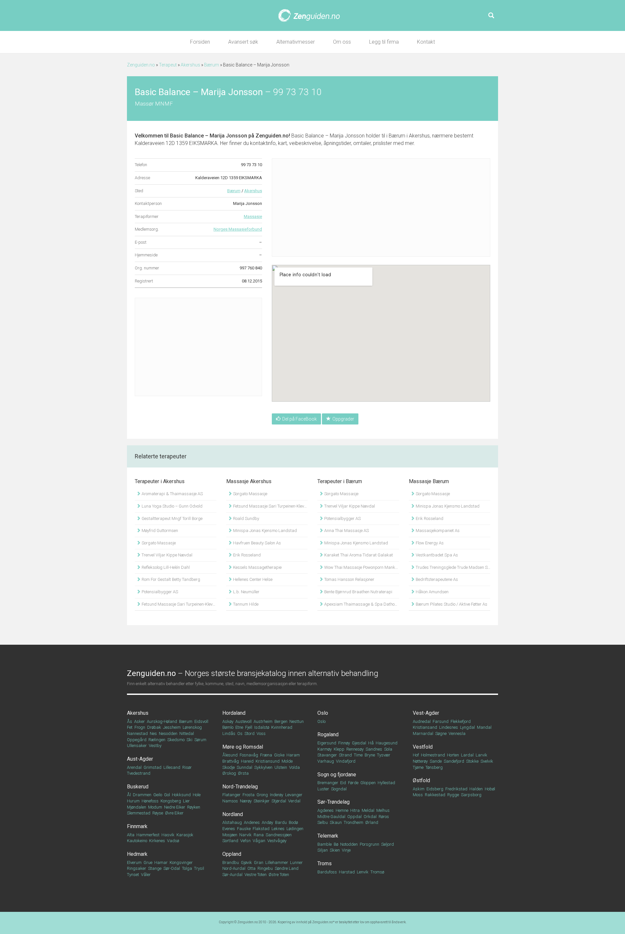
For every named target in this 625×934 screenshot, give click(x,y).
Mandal (484, 727)
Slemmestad (138, 813)
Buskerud (137, 786)
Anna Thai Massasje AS (346, 530)
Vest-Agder (426, 713)
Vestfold (423, 747)
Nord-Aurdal (233, 868)
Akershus (190, 64)
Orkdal (370, 816)
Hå (371, 742)
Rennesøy (355, 749)
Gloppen (368, 782)
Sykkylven (263, 767)
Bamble (324, 844)
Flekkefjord (461, 721)
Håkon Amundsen (432, 591)
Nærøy (246, 800)
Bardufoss (327, 871)
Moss (418, 794)
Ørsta (243, 773)
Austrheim (263, 721)
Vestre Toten (255, 874)
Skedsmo (176, 739)
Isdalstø (261, 727)
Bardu (281, 822)
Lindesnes (448, 727)
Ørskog (229, 773)
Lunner (296, 862)
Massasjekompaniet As (437, 530)
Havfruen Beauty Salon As (256, 542)
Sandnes (374, 749)
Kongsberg (170, 800)
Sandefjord (454, 761)
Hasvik (167, 834)
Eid (343, 782)
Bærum (211, 64)
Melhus (383, 810)
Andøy (267, 822)
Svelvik (486, 761)
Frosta (249, 794)
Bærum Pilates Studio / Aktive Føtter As (451, 604)
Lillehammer (276, 862)
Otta (251, 868)
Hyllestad (386, 782)
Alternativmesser (295, 42)
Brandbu (230, 862)
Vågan (259, 840)
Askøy (227, 721)
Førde (353, 782)
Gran (258, 862)
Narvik (245, 834)
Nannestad (137, 733)
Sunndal (244, 767)
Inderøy (276, 794)
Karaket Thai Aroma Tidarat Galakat (358, 555)
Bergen (280, 721)
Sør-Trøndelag (333, 802)
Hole (197, 794)
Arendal (134, 767)
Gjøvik (246, 862)
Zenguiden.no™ (323, 922)
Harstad (347, 871)
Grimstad (152, 767)
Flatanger (231, 794)
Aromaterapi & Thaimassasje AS (172, 493)
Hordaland (233, 713)
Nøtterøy (420, 761)
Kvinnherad (281, 727)
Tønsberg (434, 767)
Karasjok (184, 834)
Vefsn (245, 840)
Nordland (232, 814)
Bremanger (327, 782)
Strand (345, 755)
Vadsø (173, 840)
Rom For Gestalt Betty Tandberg (170, 579)
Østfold (421, 780)
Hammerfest (148, 834)
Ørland (371, 822)
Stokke (472, 761)
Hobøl (490, 788)
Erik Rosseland (246, 555)
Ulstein (280, 767)
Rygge (453, 794)
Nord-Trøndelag (240, 786)
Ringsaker (136, 868)
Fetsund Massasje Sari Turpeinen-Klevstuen (178, 604)
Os (240, 733)
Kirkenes (157, 840)
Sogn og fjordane (336, 774)
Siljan (322, 850)
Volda (294, 767)
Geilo (157, 794)
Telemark (327, 836)
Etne (239, 727)
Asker (139, 721)
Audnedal (422, 721)
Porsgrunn (369, 844)
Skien (335, 850)
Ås (129, 721)
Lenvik (362, 871)
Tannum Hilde (245, 604)
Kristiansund (268, 761)
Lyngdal (467, 727)
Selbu (322, 822)
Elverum (134, 862)
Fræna (266, 755)
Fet (129, 727)
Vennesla (457, 733)
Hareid (247, 761)
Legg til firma (384, 42)
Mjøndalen (136, 807)
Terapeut (168, 64)
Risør (187, 767)
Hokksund (181, 794)
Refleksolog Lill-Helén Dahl (165, 567)
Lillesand (171, 767)
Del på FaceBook (299, 419)
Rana (259, 834)
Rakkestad (435, 794)
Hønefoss (150, 800)
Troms (324, 863)
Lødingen (294, 828)
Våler (146, 874)
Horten (453, 755)
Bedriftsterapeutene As (436, 579)
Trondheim (353, 822)
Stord (249, 733)
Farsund (441, 721)
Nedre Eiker (174, 807)
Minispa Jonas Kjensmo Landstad (264, 530)
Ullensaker (137, 745)
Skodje (228, 767)
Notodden (349, 844)
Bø (336, 844)
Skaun (336, 822)
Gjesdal (359, 742)
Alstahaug (232, 822)
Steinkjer (262, 800)
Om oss (342, 42)
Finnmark (137, 826)
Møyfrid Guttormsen (159, 530)
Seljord (387, 844)
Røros (384, 816)
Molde (287, 761)
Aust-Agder (140, 759)
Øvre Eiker (174, 813)
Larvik (481, 755)
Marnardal (423, 733)
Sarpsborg (471, 794)
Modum (155, 807)
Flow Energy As (429, 542)
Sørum (200, 739)
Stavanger (327, 755)
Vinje (346, 850)
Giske (279, 755)
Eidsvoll (201, 721)
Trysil (199, 868)
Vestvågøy (276, 840)
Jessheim (172, 727)
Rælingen (156, 739)
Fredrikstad (456, 788)
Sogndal (339, 788)
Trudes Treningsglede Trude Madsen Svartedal (453, 567)
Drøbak (154, 727)
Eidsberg (434, 788)
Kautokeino (137, 840)
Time (358, 755)
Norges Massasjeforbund (238, 229)
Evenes (228, 828)
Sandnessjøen (279, 834)
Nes (153, 733)
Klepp (339, 749)
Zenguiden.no (141, 64)
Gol (167, 794)
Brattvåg (230, 761)
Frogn (139, 727)
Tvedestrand (138, 773)
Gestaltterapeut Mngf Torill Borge (171, 518)
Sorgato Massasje (158, 542)
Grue (148, 862)
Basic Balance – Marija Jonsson (208, 136)
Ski (189, 739)
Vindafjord (345, 761)
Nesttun (296, 721)
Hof (416, 755)
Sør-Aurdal (232, 874)
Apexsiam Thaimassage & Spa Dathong (361, 604)
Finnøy (344, 742)
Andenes (252, 822)
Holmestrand (433, 755)
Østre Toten (279, 874)
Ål (129, 794)
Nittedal (186, 733)
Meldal (368, 810)
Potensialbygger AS (159, 591)
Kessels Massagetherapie (257, 567)
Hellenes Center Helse (252, 579)
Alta (130, 834)
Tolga (187, 868)
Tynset (133, 874)
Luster (323, 788)
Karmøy (324, 749)
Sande (436, 761)
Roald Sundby (245, 518)
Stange (154, 868)
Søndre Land (287, 868)
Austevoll (243, 721)
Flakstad (261, 828)
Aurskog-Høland (162, 721)
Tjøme (418, 767)
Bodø (293, 822)
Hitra (355, 810)
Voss (261, 733)
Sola (388, 749)
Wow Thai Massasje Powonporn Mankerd (361, 567)
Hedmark (137, 854)
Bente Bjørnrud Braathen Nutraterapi (357, 591)
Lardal (467, 755)
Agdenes (325, 810)
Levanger (293, 794)
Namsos (230, 800)
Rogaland (328, 734)
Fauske (244, 828)
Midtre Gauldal (331, 816)
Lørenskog (192, 727)
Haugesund (386, 742)
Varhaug (325, 761)
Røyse (157, 813)
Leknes (278, 828)
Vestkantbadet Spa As (436, 555)
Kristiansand (425, 727)
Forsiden (200, 42)
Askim (418, 788)
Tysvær (383, 755)
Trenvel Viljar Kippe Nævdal (166, 555)
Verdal (294, 800)
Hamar (161, 862)
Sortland (230, 840)
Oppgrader (343, 419)
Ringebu (265, 868)
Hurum (133, 800)
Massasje (253, 216)
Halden (476, 788)
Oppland (231, 854)
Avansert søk (243, 42)
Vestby (155, 745)
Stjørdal (278, 800)
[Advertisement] (198, 347)
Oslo (322, 713)
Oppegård (136, 739)
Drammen (142, 794)
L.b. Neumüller (245, 591)
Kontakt (426, 42)
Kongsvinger (181, 862)
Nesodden (168, 733)
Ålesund (230, 755)
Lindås (228, 733)
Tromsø (377, 871)
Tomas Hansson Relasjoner (348, 579)
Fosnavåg (249, 755)
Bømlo (227, 727)
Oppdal (354, 816)
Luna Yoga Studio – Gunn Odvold (171, 506)
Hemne (342, 810)
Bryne (370, 755)
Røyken (193, 807)
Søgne (441, 733)
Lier (186, 800)
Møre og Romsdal (242, 747)
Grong (262, 794)
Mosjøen (229, 834)
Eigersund (326, 742)
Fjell (248, 727)
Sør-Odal (171, 868)
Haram (293, 755)
